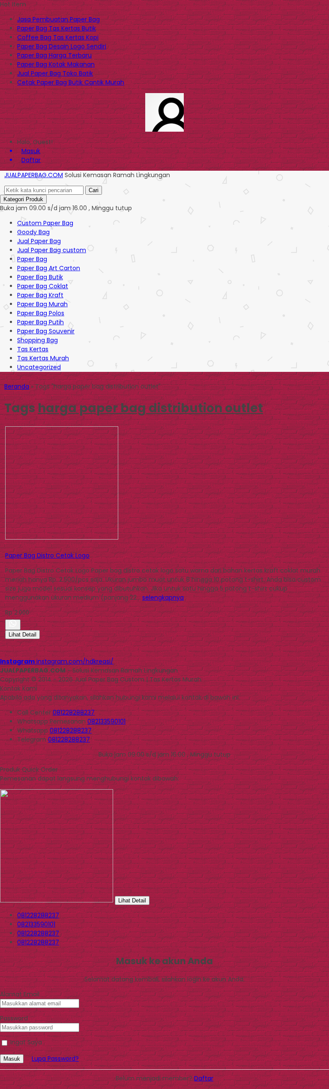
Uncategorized (39, 367)
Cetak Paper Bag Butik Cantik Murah (70, 82)
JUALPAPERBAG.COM (33, 175)
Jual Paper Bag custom (51, 250)
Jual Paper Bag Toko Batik (55, 73)
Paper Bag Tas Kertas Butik (56, 28)
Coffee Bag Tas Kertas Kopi (58, 37)
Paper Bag (32, 259)
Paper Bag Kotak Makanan (56, 64)
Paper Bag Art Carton (48, 268)
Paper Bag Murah (42, 304)
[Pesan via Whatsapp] (13, 624)
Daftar (203, 1078)
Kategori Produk (23, 199)
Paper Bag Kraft (40, 295)
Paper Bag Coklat (42, 286)
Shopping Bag (37, 340)
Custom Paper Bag (45, 223)
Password (14, 1018)
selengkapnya (163, 597)
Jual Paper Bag (39, 241)
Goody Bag (33, 232)
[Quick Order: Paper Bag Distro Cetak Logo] (6, 546)
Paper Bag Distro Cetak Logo (47, 555)
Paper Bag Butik (40, 277)
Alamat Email (19, 994)
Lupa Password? (55, 1058)
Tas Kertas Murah (43, 358)
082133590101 (106, 721)
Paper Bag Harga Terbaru (54, 55)
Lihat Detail (22, 634)
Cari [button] (94, 190)
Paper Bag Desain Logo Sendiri (61, 46)
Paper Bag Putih (40, 322)
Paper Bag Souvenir (46, 331)
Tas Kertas (32, 349)
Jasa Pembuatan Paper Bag (58, 19)
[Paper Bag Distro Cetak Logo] (61, 537)
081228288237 (74, 712)
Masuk (11, 1059)
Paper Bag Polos (40, 313)
